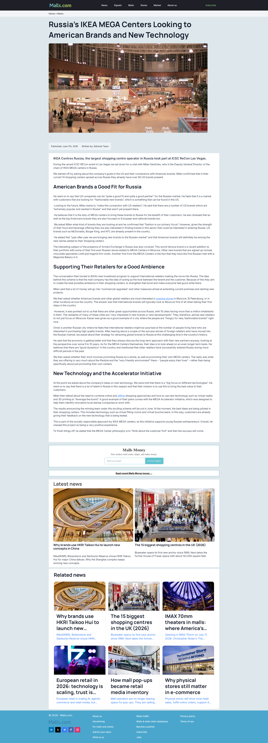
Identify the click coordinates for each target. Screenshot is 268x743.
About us (172, 5)
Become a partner (145, 726)
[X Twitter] (58, 729)
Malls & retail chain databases (152, 721)
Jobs (139, 737)
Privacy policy (187, 716)
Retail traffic (142, 716)
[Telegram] (64, 729)
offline (121, 395)
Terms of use (187, 721)
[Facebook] (71, 729)
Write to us (98, 737)
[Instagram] (77, 729)
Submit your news (102, 732)
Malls (131, 5)
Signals (118, 5)
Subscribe (210, 5)
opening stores (164, 298)
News (104, 5)
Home (52, 13)
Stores (144, 5)
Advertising (99, 721)
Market (157, 5)
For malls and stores (103, 726)
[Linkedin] (51, 729)
